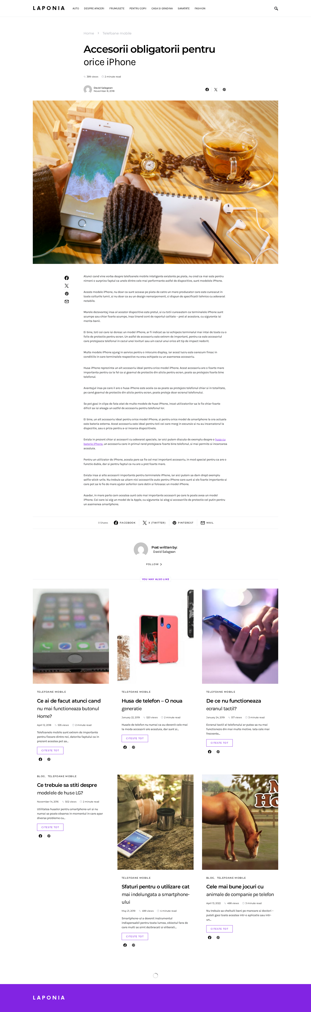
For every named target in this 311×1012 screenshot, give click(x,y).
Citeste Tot (50, 750)
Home (89, 33)
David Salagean (103, 87)
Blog (41, 776)
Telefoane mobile (117, 33)
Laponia (49, 8)
